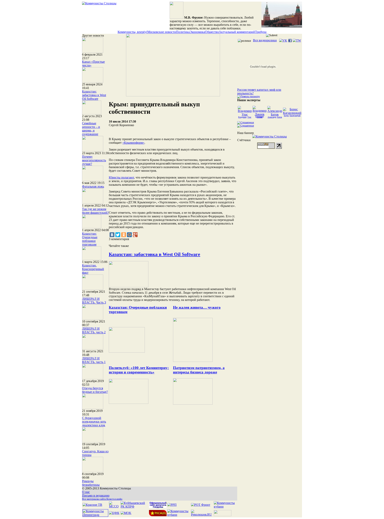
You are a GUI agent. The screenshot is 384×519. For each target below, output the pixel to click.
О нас (86, 492)
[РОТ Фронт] (200, 504)
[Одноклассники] (123, 234)
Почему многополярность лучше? (94, 160)
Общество (212, 32)
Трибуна (260, 32)
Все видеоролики (265, 40)
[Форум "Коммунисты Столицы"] (281, 26)
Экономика (197, 32)
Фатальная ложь (93, 186)
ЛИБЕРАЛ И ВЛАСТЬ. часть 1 (94, 360)
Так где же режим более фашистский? (95, 210)
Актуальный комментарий (237, 32)
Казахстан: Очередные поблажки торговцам (89, 239)
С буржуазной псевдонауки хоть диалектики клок (94, 421)
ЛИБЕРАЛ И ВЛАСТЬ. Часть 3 (94, 300)
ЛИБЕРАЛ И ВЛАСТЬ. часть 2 (94, 330)
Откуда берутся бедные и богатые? (95, 389)
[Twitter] (117, 234)
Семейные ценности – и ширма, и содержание (91, 129)
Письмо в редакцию (95, 495)
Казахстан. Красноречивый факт (93, 269)
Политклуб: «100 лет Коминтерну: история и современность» (139, 370)
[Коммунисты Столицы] (99, 3)
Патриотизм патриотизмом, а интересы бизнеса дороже (199, 370)
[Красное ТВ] (92, 504)
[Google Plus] (135, 234)
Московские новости (161, 32)
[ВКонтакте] (112, 234)
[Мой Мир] (129, 234)
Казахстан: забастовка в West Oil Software (94, 95)
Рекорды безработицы (91, 482)
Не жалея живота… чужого (197, 307)
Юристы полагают (121, 177)
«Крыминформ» (133, 142)
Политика (183, 32)
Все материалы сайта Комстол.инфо (102, 498)
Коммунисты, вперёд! (132, 32)
